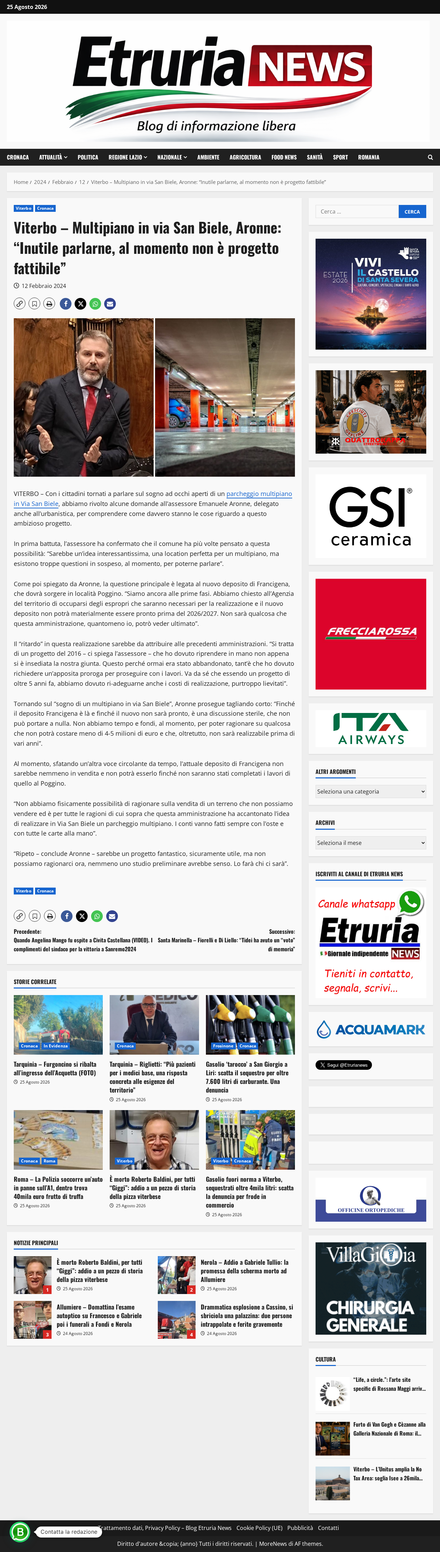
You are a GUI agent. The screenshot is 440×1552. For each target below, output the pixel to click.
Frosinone (223, 1046)
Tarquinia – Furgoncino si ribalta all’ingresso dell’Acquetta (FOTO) (55, 1068)
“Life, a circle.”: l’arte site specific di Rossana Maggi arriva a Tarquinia (389, 1384)
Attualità (50, 157)
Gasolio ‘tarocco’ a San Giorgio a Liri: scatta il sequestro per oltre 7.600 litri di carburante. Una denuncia (247, 1077)
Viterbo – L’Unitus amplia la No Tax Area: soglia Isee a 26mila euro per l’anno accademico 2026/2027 (387, 1473)
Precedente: (83, 940)
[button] (430, 157)
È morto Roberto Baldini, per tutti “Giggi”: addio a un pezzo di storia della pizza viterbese (153, 1188)
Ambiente (208, 157)
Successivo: (226, 940)
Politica (88, 157)
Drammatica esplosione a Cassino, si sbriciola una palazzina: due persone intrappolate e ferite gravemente (177, 1320)
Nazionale (169, 157)
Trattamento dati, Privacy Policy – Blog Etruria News (165, 1528)
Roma (49, 1161)
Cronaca (18, 157)
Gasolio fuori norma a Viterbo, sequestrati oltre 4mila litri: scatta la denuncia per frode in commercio (250, 1192)
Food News (284, 157)
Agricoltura (245, 157)
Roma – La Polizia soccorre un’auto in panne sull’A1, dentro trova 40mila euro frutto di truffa (58, 1188)
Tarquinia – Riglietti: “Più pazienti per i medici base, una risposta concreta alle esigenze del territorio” (153, 1077)
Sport (340, 157)
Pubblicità (300, 1528)
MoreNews (273, 1544)
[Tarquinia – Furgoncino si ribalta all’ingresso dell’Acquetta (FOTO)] (58, 1025)
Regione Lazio (125, 157)
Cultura (326, 1359)
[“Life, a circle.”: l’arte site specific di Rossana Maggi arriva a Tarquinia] (333, 1394)
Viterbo (23, 208)
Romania (369, 157)
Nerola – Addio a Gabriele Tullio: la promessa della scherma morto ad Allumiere (177, 1275)
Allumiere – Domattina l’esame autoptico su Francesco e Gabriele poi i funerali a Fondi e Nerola (33, 1320)
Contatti (328, 1528)
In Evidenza (56, 1046)
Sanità (315, 157)
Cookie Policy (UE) (259, 1528)
